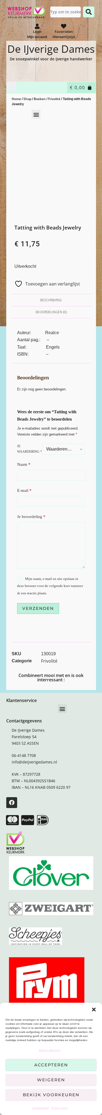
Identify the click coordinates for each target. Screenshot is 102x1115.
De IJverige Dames (51, 49)
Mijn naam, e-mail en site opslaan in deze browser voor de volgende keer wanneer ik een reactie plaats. (50, 586)
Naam (23, 464)
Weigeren (51, 1079)
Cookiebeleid (40, 1108)
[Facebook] (11, 802)
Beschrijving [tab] (51, 300)
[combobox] (65, 12)
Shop (27, 99)
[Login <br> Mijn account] (37, 26)
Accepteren (51, 1064)
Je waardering (29, 449)
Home (16, 99)
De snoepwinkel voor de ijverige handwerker (51, 58)
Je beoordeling (31, 516)
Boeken (40, 99)
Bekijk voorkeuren (51, 1094)
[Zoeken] (88, 12)
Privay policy (59, 1108)
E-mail (24, 490)
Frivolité (54, 99)
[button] (94, 1009)
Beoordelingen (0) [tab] (51, 312)
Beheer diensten (49, 1050)
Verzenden (38, 608)
